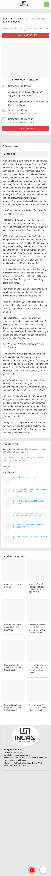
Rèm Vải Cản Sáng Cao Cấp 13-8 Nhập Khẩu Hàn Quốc (12, 707)
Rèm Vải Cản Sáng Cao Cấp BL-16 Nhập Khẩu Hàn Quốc (37, 669)
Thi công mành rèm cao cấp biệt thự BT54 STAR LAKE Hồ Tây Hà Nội (37, 629)
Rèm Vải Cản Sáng (18, 461)
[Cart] (46, 4)
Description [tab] (10, 154)
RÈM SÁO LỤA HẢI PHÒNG (12, 585)
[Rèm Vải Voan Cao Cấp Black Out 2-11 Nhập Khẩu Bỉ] (13, 651)
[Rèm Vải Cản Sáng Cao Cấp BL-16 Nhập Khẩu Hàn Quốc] (38, 651)
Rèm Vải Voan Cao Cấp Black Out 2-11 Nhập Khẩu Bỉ (12, 667)
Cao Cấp (19, 458)
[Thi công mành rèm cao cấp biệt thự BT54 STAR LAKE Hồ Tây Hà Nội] (38, 611)
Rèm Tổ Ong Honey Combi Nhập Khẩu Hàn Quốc (12, 627)
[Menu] (3, 4)
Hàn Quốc (31, 458)
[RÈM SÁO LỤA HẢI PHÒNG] (13, 570)
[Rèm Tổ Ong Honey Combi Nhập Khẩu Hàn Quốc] (13, 611)
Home (5, 28)
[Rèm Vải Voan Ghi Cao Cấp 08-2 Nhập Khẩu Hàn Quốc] (38, 691)
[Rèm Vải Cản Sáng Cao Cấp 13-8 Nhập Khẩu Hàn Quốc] (13, 691)
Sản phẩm (13, 28)
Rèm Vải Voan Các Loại (18, 452)
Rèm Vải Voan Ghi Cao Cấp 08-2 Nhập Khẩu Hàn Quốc (37, 707)
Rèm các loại (23, 28)
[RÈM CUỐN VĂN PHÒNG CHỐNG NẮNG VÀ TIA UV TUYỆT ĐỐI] (38, 570)
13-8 (11, 458)
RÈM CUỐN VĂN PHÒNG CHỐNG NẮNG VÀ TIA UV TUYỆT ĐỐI (37, 588)
